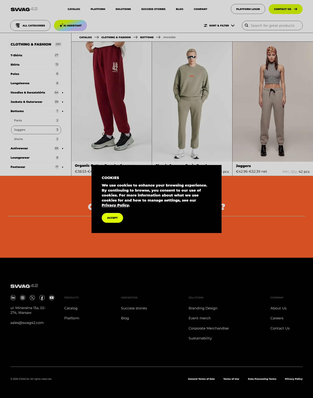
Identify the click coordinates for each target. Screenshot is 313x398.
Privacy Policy (115, 205)
